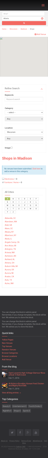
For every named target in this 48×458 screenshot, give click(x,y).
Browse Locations (9, 356)
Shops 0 (17, 411)
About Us (4, 441)
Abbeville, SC (10, 218)
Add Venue (41, 34)
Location (9, 128)
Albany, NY (9, 232)
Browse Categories (10, 353)
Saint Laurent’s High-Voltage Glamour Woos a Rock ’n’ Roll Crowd (27, 374)
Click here (36, 169)
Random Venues (9, 350)
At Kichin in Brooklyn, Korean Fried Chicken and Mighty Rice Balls (26, 385)
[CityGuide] (9, 5)
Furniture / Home (11, 182)
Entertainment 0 (19, 406)
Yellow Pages (7, 340)
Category (9, 108)
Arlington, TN (10, 249)
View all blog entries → (11, 393)
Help (45, 441)
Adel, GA (8, 225)
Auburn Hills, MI (11, 266)
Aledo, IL (8, 239)
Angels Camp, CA (12, 242)
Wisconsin (13, 29)
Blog (24, 443)
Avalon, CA (9, 276)
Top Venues (7, 346)
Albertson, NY (10, 235)
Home (4, 29)
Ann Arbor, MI (10, 246)
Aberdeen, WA (11, 222)
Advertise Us (37, 441)
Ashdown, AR (10, 256)
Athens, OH (9, 263)
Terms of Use (26, 441)
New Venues (7, 343)
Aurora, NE (9, 273)
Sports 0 (26, 411)
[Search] (24, 23)
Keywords (9, 95)
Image (7, 148)
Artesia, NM (10, 252)
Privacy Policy (14, 441)
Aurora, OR (9, 270)
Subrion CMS (20, 447)
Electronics (9, 179)
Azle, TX (8, 280)
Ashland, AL (10, 259)
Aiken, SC (9, 228)
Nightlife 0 (7, 411)
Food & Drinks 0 (35, 406)
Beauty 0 (6, 406)
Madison (24, 29)
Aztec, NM (9, 283)
